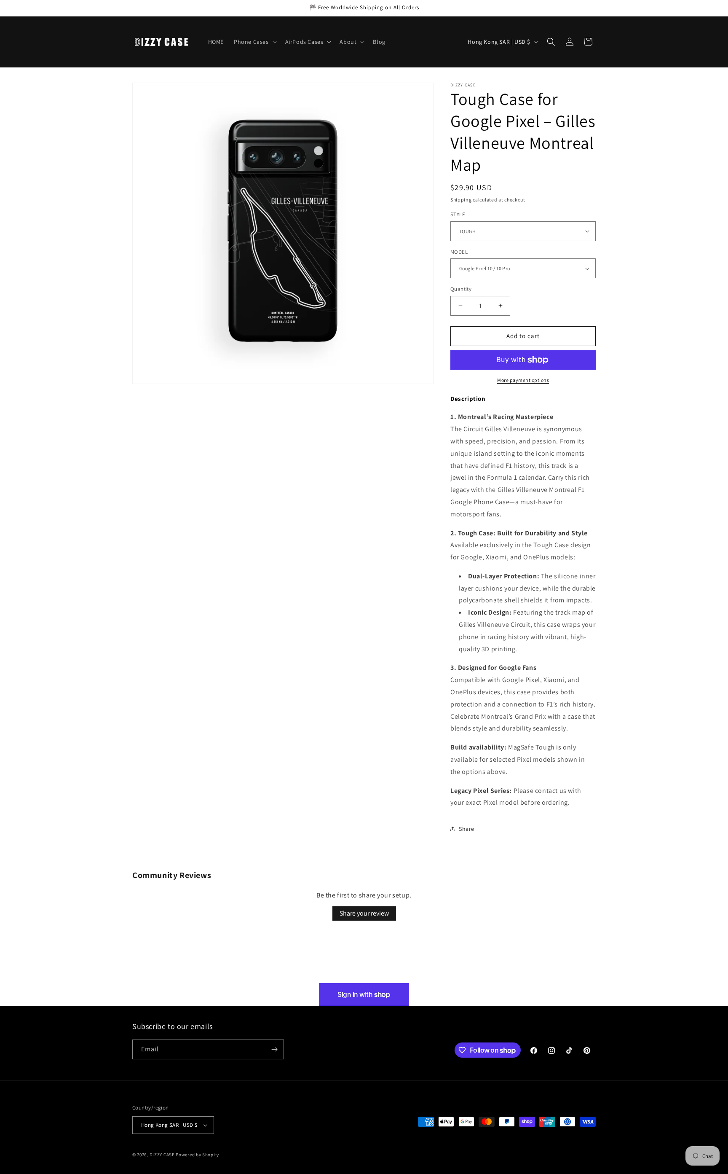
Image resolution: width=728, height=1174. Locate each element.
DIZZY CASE (162, 1155)
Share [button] (466, 829)
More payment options (523, 380)
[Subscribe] (274, 1049)
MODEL (459, 251)
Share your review (364, 913)
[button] (254, 42)
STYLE (457, 214)
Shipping (461, 199)
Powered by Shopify (197, 1155)
